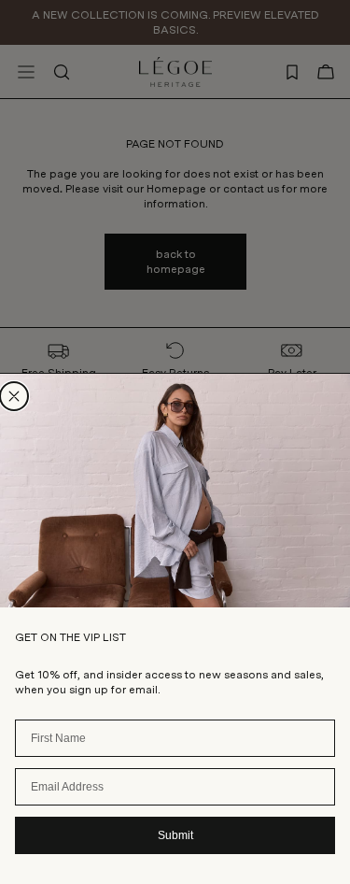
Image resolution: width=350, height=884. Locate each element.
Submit (175, 835)
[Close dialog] (14, 396)
